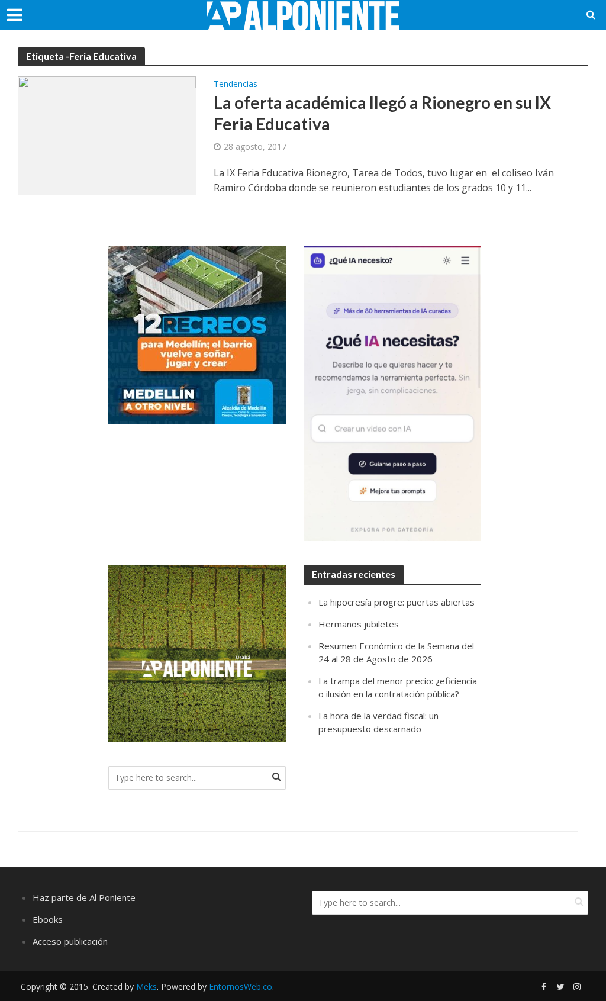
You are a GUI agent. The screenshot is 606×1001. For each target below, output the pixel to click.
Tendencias (235, 84)
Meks (146, 986)
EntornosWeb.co (240, 986)
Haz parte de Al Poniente (84, 897)
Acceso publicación (70, 941)
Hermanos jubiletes (358, 624)
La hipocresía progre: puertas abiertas (396, 602)
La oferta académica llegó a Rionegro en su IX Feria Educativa (382, 113)
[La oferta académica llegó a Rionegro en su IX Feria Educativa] (107, 134)
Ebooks (48, 919)
